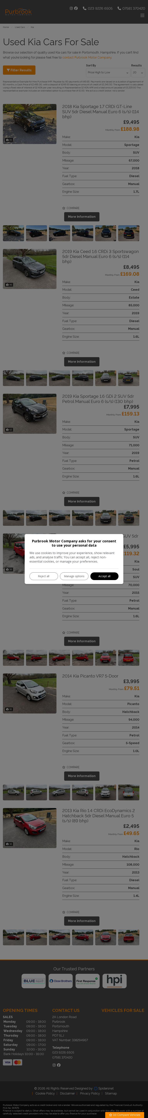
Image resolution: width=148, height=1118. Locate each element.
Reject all (43, 576)
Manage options (74, 576)
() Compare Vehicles (126, 1114)
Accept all (104, 576)
